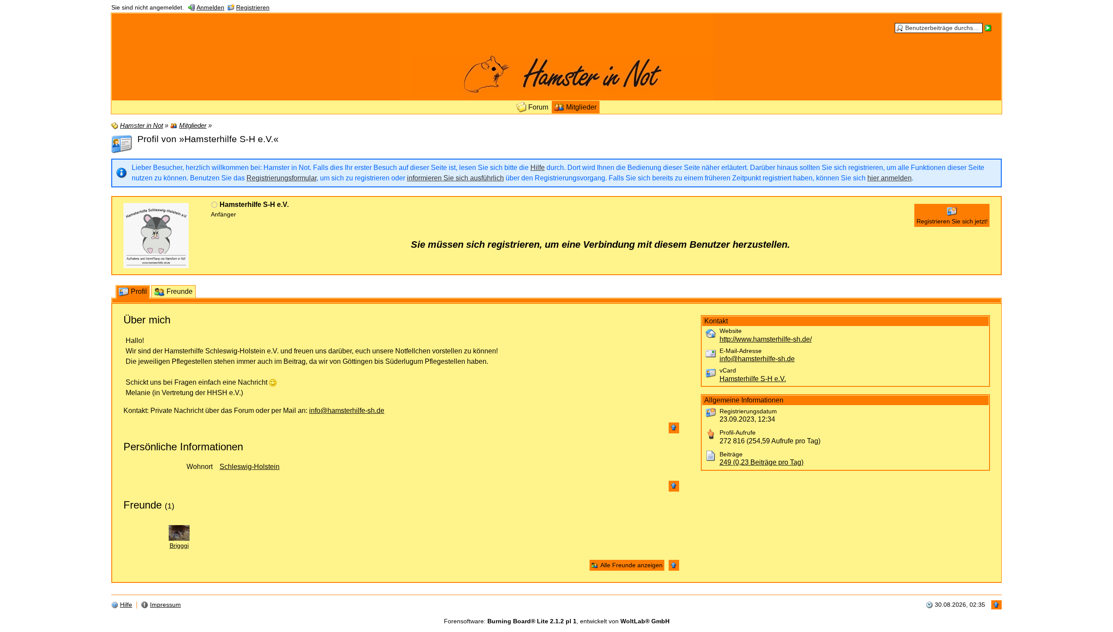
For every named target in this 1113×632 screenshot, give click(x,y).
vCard (728, 370)
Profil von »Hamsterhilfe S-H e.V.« (208, 139)
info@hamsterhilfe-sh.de (346, 410)
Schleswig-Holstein (250, 466)
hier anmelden (889, 178)
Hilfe (537, 167)
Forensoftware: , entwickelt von (557, 621)
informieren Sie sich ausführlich (455, 178)
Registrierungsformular (282, 178)
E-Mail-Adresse (741, 351)
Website (731, 331)
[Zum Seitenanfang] (674, 428)
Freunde (142, 505)
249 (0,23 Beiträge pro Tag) (761, 462)
